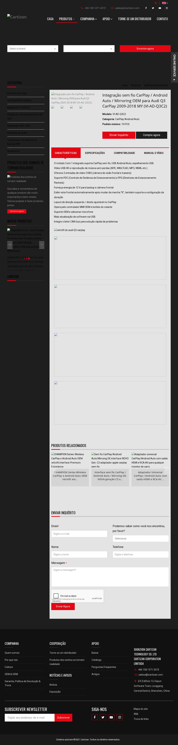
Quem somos (12, 652)
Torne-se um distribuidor (134, 18)
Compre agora (151, 135)
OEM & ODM (11, 674)
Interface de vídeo (17, 93)
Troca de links (141, 719)
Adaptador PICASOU (18, 107)
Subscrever (63, 717)
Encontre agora (145, 48)
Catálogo (97, 660)
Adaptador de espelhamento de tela (24, 116)
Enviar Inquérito (119, 135)
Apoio (106, 18)
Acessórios (13, 151)
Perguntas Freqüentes (104, 667)
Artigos (96, 674)
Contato (162, 18)
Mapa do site (141, 708)
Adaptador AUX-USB (18, 125)
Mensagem (59, 563)
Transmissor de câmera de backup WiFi (22, 142)
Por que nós (11, 660)
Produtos (65, 18)
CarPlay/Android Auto (19, 100)
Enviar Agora (63, 606)
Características (66, 153)
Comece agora (17, 211)
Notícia (53, 684)
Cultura (9, 667)
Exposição (55, 691)
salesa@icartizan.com (127, 8)
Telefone (118, 547)
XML (136, 714)
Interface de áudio (17, 132)
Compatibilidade (124, 153)
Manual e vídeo (154, 153)
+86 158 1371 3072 (95, 8)
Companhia (87, 18)
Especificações (95, 153)
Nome (55, 547)
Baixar (95, 652)
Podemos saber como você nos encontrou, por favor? (139, 528)
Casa (50, 18)
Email (55, 526)
